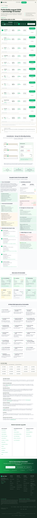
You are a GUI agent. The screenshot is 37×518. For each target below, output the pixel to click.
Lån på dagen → (3, 450)
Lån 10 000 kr (4, 366)
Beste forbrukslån (12, 479)
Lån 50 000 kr (11, 369)
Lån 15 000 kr (11, 366)
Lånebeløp (3, 22)
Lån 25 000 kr (26, 366)
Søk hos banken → (32, 28)
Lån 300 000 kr (33, 371)
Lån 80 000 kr (33, 369)
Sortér (28, 22)
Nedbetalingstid (16, 22)
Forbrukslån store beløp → (4, 444)
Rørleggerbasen (20, 515)
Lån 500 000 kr (11, 373)
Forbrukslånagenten (4, 513)
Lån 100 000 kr (4, 371)
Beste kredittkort (26, 477)
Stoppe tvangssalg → (4, 434)
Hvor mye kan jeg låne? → (17, 440)
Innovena (13, 515)
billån (7, 385)
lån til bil (10, 385)
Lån (3, 5)
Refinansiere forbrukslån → (4, 452)
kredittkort (4, 409)
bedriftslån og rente (13, 419)
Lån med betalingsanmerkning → (18, 434)
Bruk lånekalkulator (20, 467)
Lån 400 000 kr (4, 373)
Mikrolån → (2, 446)
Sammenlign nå (24, 2)
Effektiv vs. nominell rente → (17, 438)
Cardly (24, 513)
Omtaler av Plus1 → (32, 117)
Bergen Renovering (27, 513)
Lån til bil (18, 479)
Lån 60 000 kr (18, 369)
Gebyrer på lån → (3, 442)
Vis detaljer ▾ (32, 32)
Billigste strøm (32, 479)
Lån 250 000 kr (26, 371)
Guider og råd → (28, 434)
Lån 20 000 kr (18, 366)
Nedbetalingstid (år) (6, 154)
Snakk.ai (34, 513)
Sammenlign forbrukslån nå (10, 467)
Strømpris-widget (32, 481)
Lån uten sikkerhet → (4, 438)
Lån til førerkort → (3, 448)
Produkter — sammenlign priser (32, 483)
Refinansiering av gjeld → (4, 436)
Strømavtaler (31, 477)
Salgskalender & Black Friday (33, 485)
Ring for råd (28, 467)
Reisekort (25, 481)
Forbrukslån (11, 477)
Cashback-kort (25, 479)
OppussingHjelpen (16, 515)
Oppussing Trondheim (15, 513)
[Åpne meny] (35, 2)
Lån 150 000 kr (11, 371)
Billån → (2, 454)
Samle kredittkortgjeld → (17, 436)
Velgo (6, 513)
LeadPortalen (23, 515)
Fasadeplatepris (31, 513)
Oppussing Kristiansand (10, 513)
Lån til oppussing (19, 477)
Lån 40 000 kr (4, 369)
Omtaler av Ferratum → (32, 108)
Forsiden (2, 5)
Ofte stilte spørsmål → (29, 436)
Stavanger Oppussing (21, 513)
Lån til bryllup (18, 481)
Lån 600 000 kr (18, 373)
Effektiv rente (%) (6, 148)
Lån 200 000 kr (18, 371)
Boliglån (11, 481)
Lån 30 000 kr (33, 366)
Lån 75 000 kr (26, 369)
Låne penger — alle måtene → (5, 440)
